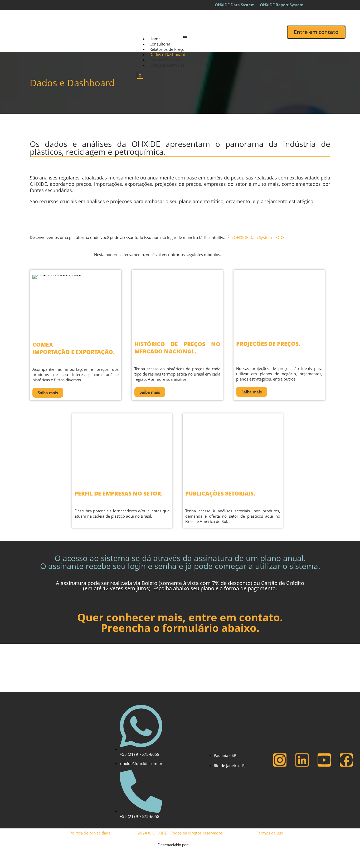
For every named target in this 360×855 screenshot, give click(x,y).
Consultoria (159, 44)
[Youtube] (324, 760)
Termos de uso (270, 833)
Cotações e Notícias (166, 65)
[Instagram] (279, 760)
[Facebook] (346, 760)
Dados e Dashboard (167, 54)
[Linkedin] (302, 760)
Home (154, 38)
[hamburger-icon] (185, 37)
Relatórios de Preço (166, 49)
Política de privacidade (90, 833)
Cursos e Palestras (165, 59)
